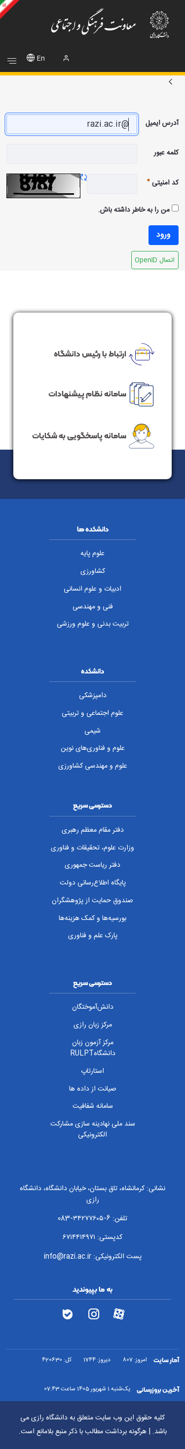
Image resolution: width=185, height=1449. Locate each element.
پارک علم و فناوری (92, 935)
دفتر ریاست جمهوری (92, 865)
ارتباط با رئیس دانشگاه (90, 353)
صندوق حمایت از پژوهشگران (92, 900)
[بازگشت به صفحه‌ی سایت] (171, 83)
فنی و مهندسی (93, 606)
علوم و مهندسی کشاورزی (92, 766)
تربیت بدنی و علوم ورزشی (93, 624)
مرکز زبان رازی (93, 1025)
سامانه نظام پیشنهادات (87, 393)
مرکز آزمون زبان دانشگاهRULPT (92, 1048)
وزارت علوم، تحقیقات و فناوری (92, 848)
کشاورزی (92, 571)
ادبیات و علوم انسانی (92, 589)
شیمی (92, 731)
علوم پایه (92, 553)
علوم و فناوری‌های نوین (93, 748)
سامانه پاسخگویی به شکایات (79, 435)
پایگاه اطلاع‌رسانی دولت (93, 883)
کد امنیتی (158, 182)
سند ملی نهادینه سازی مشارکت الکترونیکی (92, 1130)
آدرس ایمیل (162, 123)
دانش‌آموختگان (92, 1007)
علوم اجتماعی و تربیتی (92, 713)
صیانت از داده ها (92, 1089)
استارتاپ (92, 1071)
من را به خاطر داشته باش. (135, 210)
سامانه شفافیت (93, 1106)
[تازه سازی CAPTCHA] (83, 178)
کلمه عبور (166, 152)
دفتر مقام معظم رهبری (93, 830)
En (41, 59)
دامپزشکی (93, 695)
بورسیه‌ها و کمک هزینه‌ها (92, 918)
